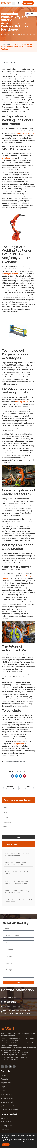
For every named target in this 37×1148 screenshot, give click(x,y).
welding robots (25, 761)
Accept (6, 1145)
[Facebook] (2, 1066)
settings (21, 1141)
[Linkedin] (6, 1066)
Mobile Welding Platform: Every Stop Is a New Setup (17, 891)
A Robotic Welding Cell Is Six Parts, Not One (18, 873)
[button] (13, 3)
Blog (8, 44)
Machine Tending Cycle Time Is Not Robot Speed (18, 901)
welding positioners (11, 761)
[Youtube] (10, 1066)
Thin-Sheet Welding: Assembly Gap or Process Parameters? (17, 882)
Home (3, 44)
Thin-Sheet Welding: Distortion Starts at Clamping (17, 854)
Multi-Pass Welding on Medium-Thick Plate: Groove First (17, 863)
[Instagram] (14, 1066)
